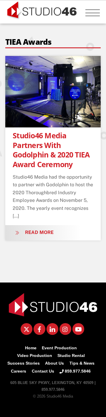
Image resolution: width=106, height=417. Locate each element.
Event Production (59, 347)
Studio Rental (71, 355)
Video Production (34, 355)
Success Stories (23, 363)
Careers (18, 371)
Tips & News (82, 363)
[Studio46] (53, 314)
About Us (54, 363)
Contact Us (43, 371)
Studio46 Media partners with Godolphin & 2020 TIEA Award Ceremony (51, 149)
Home (31, 347)
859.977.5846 (77, 371)
